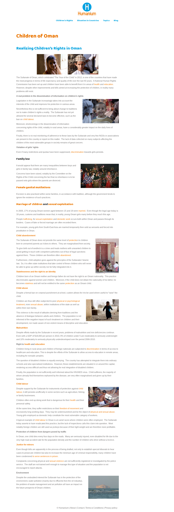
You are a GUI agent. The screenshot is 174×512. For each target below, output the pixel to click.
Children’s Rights (64, 21)
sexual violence (57, 461)
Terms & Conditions (94, 508)
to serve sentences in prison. (45, 456)
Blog (116, 21)
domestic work (63, 219)
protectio (73, 240)
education (108, 84)
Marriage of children (29, 204)
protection (69, 283)
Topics (106, 21)
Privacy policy (111, 508)
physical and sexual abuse (103, 412)
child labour (28, 119)
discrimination (77, 152)
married (81, 211)
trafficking (27, 219)
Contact (80, 508)
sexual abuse (37, 304)
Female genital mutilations (33, 188)
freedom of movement (69, 408)
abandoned (65, 255)
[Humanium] (87, 10)
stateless (29, 283)
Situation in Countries (88, 21)
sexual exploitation (60, 204)
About (72, 508)
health (97, 84)
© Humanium (63, 508)
